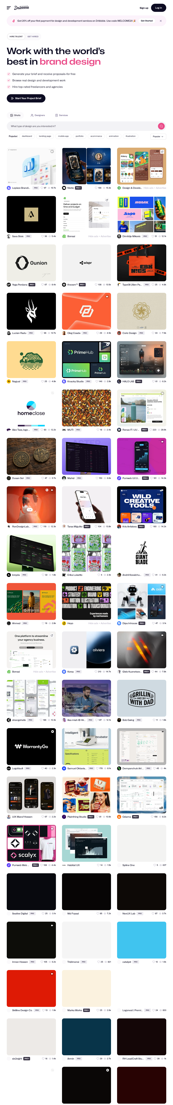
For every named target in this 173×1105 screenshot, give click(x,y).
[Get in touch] (37, 179)
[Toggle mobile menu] (9, 7)
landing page (45, 136)
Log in (158, 7)
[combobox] (81, 126)
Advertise (161, 187)
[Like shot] (50, 179)
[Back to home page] (21, 8)
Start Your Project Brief (28, 98)
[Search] (161, 126)
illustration (130, 136)
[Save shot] (43, 179)
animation (114, 136)
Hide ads (148, 187)
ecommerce (96, 136)
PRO (36, 188)
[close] (160, 21)
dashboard (27, 136)
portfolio (79, 136)
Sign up (144, 7)
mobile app (63, 136)
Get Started (147, 20)
